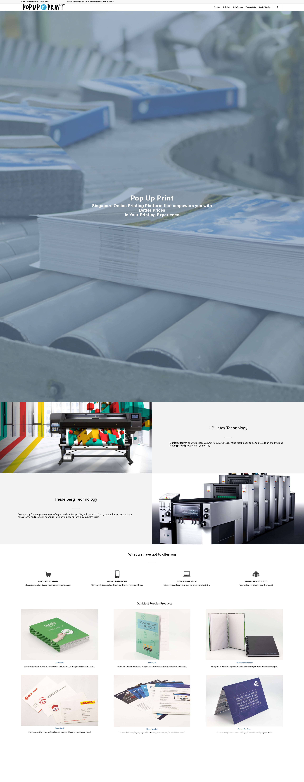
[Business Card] (59, 700)
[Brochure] (244, 701)
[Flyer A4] (152, 701)
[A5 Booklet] (59, 634)
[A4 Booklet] (152, 634)
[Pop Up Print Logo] (43, 7)
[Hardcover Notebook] (244, 634)
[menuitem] (217, 7)
